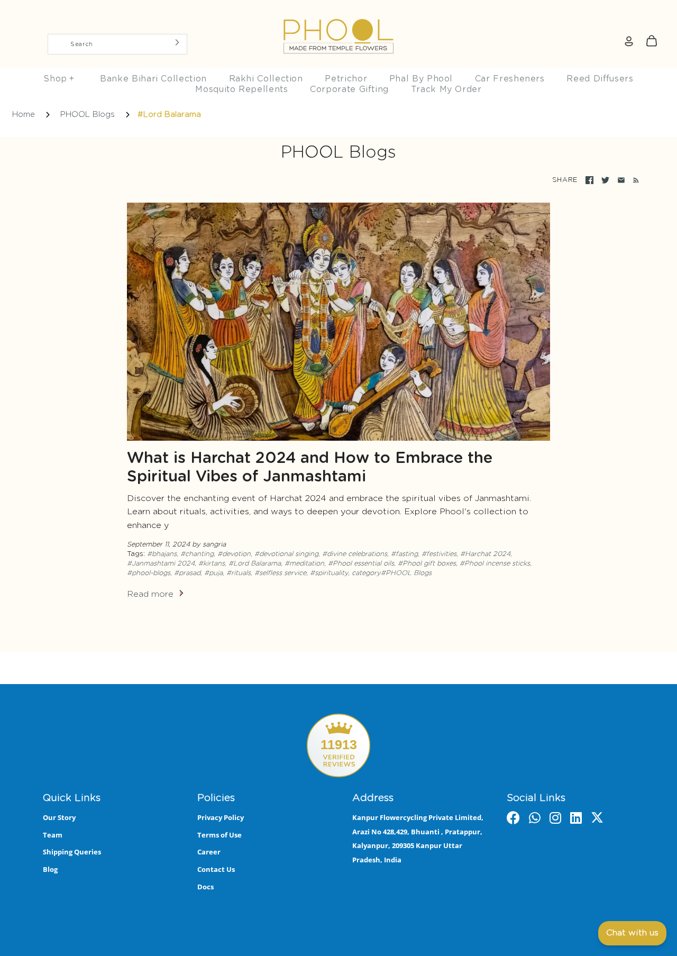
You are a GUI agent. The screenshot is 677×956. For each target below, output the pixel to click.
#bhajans (162, 554)
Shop (58, 79)
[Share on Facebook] (589, 180)
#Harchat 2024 (485, 554)
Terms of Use (219, 835)
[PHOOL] (338, 11)
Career (209, 852)
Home (23, 115)
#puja (213, 573)
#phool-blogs (148, 573)
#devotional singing (286, 554)
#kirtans (211, 563)
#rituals (238, 573)
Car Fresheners (510, 79)
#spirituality (329, 573)
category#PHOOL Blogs (392, 573)
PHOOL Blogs (87, 115)
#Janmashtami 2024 (161, 563)
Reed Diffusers (599, 79)
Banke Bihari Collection (153, 79)
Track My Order (446, 89)
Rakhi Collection (266, 79)
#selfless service (280, 573)
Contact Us (216, 869)
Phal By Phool (421, 79)
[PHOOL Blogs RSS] (634, 180)
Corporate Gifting (349, 89)
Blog (50, 869)
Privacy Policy (220, 817)
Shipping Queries (72, 852)
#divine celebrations (354, 554)
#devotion (234, 554)
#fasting (404, 554)
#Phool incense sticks (495, 563)
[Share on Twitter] (605, 180)
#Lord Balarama (254, 563)
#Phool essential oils (361, 563)
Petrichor (346, 79)
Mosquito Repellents (241, 89)
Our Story (59, 817)
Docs (205, 886)
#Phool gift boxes (427, 563)
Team (52, 835)
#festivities (439, 554)
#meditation (304, 563)
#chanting (197, 554)
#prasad (187, 573)
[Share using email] (621, 180)
